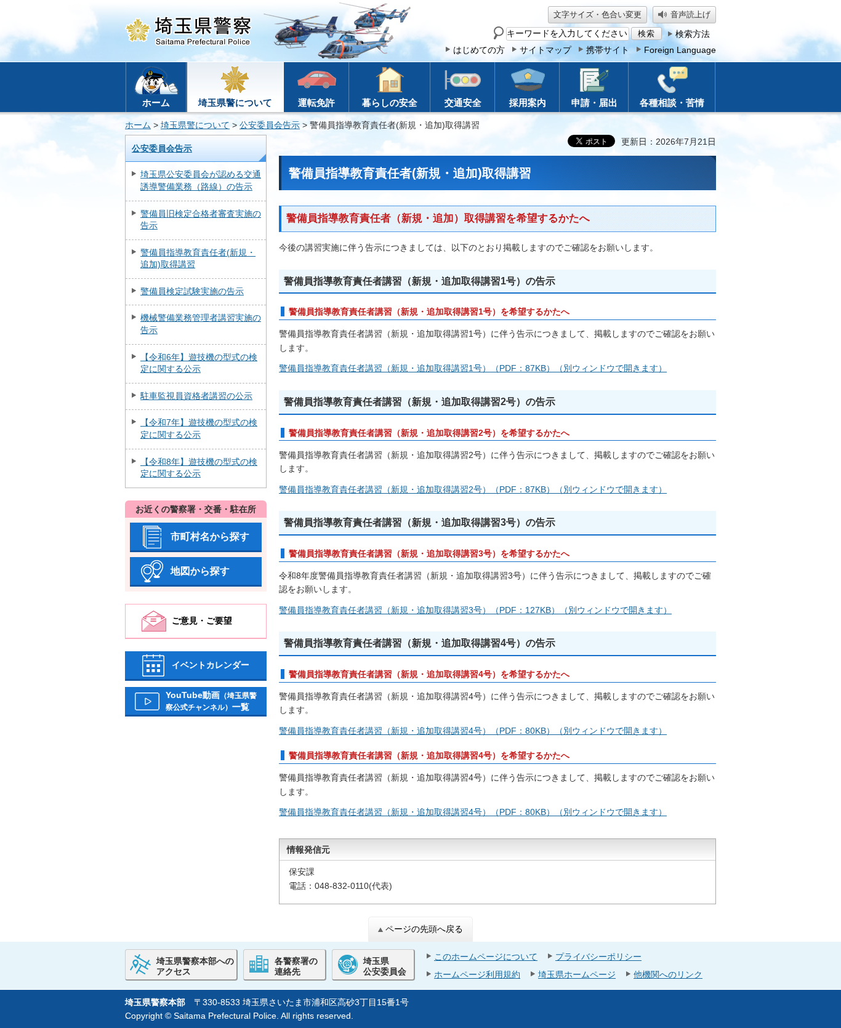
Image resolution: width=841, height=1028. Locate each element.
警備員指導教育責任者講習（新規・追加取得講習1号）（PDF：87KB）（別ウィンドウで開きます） (473, 368)
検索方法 (692, 34)
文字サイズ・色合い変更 (597, 14)
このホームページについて (485, 957)
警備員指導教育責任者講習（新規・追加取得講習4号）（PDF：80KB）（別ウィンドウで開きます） (473, 731)
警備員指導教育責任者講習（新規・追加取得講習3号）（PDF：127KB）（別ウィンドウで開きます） (475, 610)
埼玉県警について (195, 125)
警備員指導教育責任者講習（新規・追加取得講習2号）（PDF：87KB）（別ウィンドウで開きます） (473, 489)
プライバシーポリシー (598, 957)
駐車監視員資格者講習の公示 (196, 396)
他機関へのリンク (668, 974)
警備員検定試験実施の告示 (192, 291)
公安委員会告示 (269, 125)
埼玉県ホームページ (577, 974)
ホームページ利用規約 (477, 974)
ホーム (138, 125)
